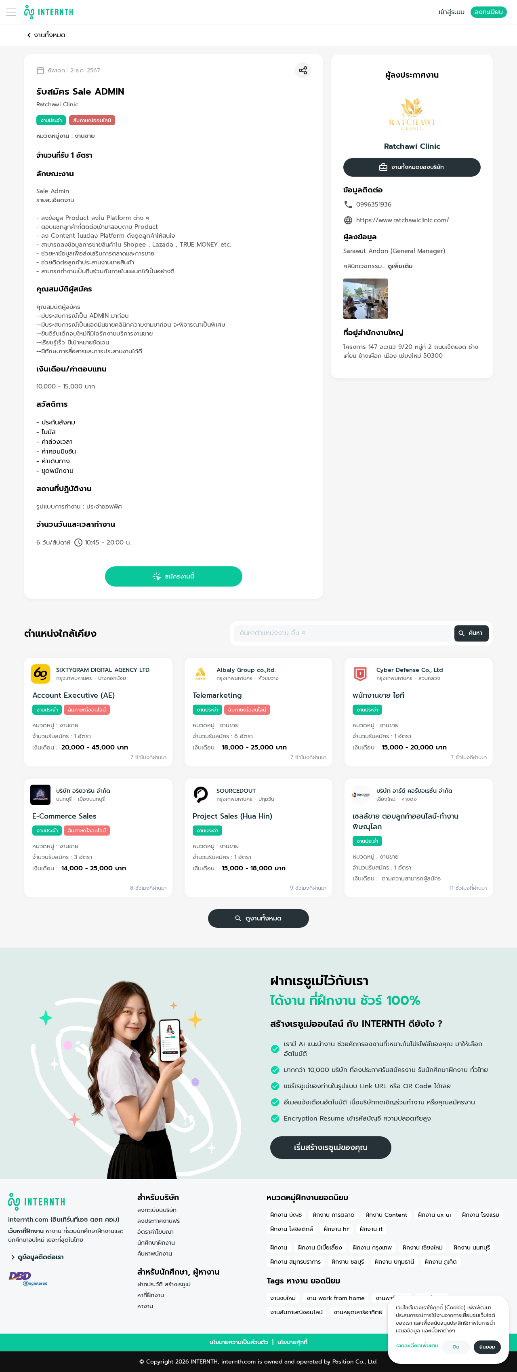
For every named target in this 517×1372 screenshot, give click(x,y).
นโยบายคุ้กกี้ (292, 1342)
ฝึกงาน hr (336, 1228)
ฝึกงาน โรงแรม (480, 1214)
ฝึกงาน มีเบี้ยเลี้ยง (320, 1247)
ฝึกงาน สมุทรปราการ (295, 1261)
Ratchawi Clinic (412, 146)
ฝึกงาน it (371, 1228)
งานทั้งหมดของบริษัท (417, 167)
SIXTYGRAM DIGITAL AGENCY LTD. (103, 669)
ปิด (456, 1347)
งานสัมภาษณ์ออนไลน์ (296, 1312)
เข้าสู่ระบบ (451, 12)
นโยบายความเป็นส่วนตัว (239, 1342)
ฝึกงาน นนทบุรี (472, 1247)
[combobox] (342, 633)
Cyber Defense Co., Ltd (409, 669)
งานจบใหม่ (283, 1298)
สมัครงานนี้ (179, 576)
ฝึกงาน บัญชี (286, 1214)
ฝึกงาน (278, 1247)
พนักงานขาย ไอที (378, 695)
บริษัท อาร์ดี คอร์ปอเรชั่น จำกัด (414, 790)
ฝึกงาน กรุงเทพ (372, 1247)
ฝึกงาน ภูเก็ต (441, 1261)
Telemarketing (217, 695)
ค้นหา (475, 633)
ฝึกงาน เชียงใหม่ (423, 1247)
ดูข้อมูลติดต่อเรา (41, 1257)
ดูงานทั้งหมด (264, 918)
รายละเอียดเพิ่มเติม (417, 1345)
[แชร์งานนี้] (303, 70)
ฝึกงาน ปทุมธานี (394, 1261)
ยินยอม (487, 1347)
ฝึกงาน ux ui (434, 1214)
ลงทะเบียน (489, 12)
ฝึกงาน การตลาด (334, 1214)
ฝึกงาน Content (386, 1214)
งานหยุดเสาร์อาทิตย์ (358, 1312)
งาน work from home (336, 1298)
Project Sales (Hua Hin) (232, 816)
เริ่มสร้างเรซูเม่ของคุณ (331, 1147)
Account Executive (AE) (73, 695)
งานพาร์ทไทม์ (392, 1298)
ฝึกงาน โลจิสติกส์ (291, 1228)
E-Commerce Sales (64, 816)
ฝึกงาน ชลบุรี (348, 1261)
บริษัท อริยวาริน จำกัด (83, 790)
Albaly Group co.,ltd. (246, 669)
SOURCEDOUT (236, 790)
